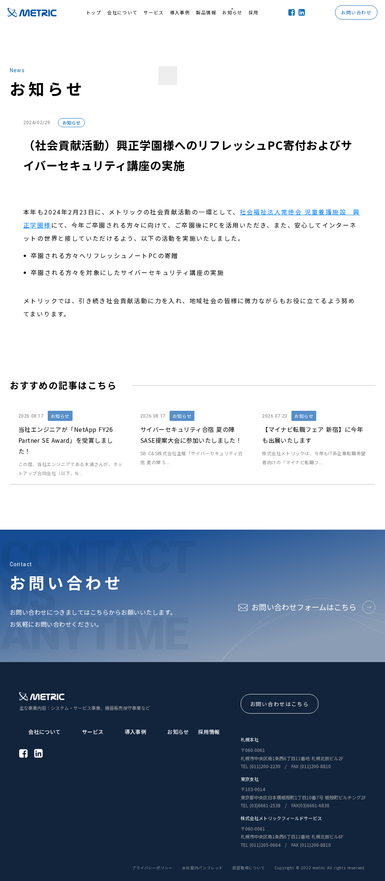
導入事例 (135, 731)
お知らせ (71, 122)
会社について (44, 731)
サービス (93, 731)
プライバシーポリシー (152, 868)
